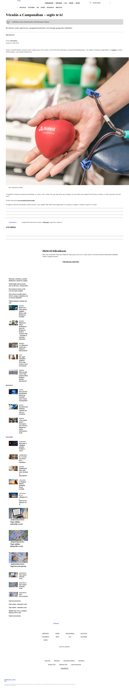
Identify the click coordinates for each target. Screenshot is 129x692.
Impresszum (47, 660)
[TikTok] (64, 651)
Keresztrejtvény (17, 519)
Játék (78, 3)
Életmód (31, 7)
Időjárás (59, 3)
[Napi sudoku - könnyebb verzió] (18, 548)
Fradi (71, 3)
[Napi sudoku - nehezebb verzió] (18, 526)
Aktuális (22, 7)
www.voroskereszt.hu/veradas (26, 200)
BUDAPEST (50, 7)
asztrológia (22, 441)
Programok (70, 633)
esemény (113, 50)
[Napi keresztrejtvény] (18, 568)
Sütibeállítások (64, 668)
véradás (9, 45)
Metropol (13, 40)
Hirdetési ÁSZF (52, 664)
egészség (21, 466)
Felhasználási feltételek (69, 660)
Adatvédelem (81, 660)
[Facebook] (60, 651)
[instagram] (106, 3)
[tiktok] (105, 3)
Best (57, 636)
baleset (21, 405)
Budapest (21, 305)
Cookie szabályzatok (76, 664)
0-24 (65, 3)
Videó (45, 640)
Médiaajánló (57, 660)
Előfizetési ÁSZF (63, 664)
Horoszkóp (49, 3)
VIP (37, 7)
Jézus (20, 355)
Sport (43, 7)
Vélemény (45, 636)
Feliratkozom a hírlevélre (71, 261)
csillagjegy (22, 480)
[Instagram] (68, 651)
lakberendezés (23, 455)
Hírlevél (59, 7)
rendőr (21, 389)
